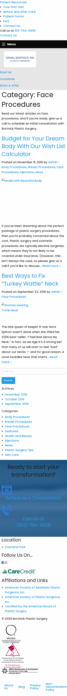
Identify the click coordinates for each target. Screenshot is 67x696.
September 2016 (16, 404)
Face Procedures (14, 297)
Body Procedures (14, 167)
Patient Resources (13, 2)
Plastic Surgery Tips (19, 450)
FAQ (6, 21)
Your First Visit (13, 7)
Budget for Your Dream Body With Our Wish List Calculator (33, 146)
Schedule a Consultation (33, 498)
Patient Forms (13, 16)
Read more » (51, 266)
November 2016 (16, 394)
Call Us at (33, 519)
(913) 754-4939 (33, 525)
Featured (11, 431)
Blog (22, 687)
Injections (27, 172)
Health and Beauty (18, 436)
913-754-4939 (25, 31)
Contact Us (11, 26)
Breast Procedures (41, 167)
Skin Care (12, 455)
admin (52, 162)
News (39, 172)
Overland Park (15, 547)
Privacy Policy (35, 686)
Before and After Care (19, 12)
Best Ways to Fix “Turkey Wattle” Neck (30, 280)
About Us (8, 686)
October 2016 (14, 399)
